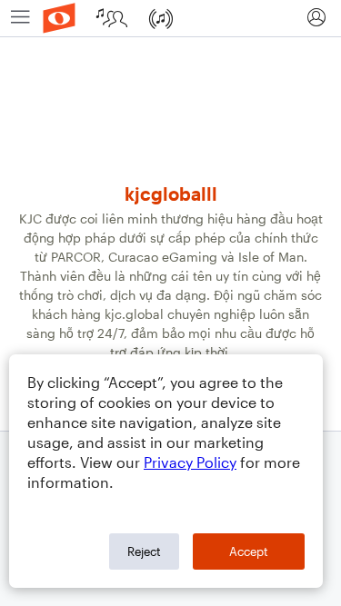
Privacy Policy (190, 462)
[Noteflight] (59, 18)
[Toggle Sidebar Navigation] (20, 18)
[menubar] (170, 18)
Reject (144, 551)
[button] (316, 18)
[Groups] (114, 18)
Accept (248, 551)
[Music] (163, 18)
